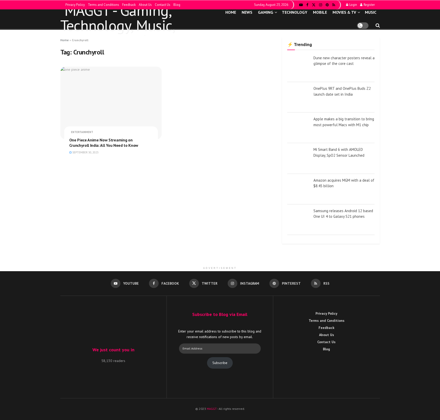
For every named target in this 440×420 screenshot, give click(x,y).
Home (230, 12)
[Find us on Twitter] (313, 5)
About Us (145, 5)
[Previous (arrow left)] (9, 210)
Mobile (320, 12)
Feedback (129, 5)
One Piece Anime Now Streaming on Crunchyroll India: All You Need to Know (104, 142)
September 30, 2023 (85, 152)
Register (369, 5)
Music (370, 12)
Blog (176, 5)
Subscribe (219, 362)
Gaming (265, 12)
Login (353, 5)
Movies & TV (344, 12)
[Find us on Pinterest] (327, 5)
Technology (294, 12)
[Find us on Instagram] (320, 5)
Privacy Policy (75, 5)
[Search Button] (378, 25)
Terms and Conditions (103, 5)
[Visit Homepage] (133, 19)
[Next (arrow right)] (431, 210)
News (247, 12)
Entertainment (82, 132)
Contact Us (162, 5)
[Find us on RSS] (333, 5)
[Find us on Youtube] (301, 5)
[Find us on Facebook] (307, 5)
